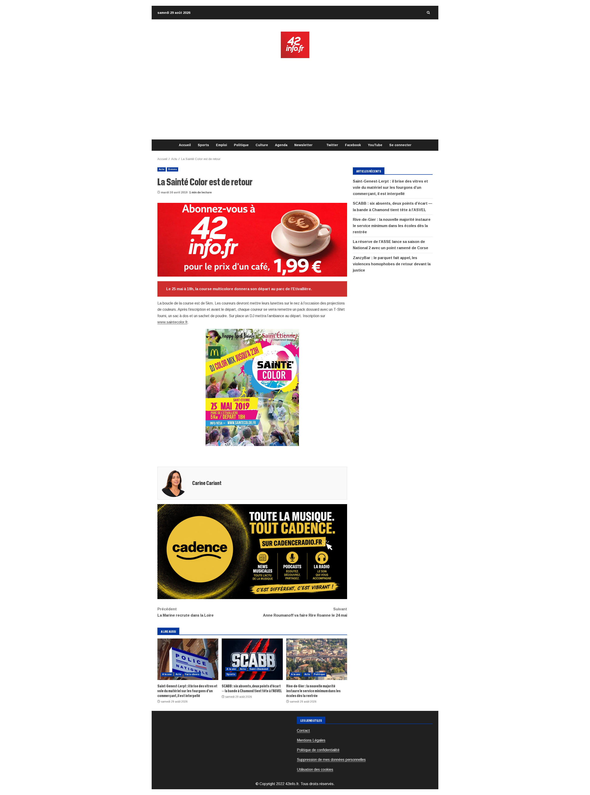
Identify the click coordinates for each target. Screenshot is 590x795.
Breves (172, 169)
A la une (167, 674)
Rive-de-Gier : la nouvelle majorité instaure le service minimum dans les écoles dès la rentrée (316, 659)
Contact (303, 731)
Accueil (185, 145)
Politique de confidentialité (318, 750)
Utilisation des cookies (315, 769)
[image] (252, 239)
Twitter (332, 145)
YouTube (375, 145)
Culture (262, 145)
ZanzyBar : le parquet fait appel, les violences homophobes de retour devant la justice (392, 264)
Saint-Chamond (259, 669)
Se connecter (400, 145)
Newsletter (303, 145)
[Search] (428, 12)
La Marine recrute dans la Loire (185, 612)
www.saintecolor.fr (172, 322)
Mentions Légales (311, 740)
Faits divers (192, 674)
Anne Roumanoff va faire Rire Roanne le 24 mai (305, 612)
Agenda (281, 145)
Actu (161, 169)
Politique (241, 145)
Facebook (353, 145)
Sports (203, 145)
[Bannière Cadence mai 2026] (252, 551)
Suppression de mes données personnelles (331, 760)
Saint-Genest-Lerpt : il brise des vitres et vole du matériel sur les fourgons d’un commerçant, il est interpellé (187, 659)
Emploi (221, 145)
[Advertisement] (295, 99)
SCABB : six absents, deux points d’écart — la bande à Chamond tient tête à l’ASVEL (252, 659)
